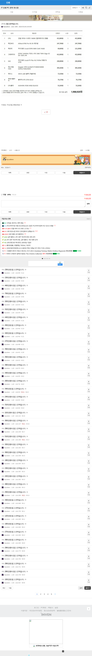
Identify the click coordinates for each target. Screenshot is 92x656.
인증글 (80, 12)
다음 (64, 172)
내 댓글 (34, 12)
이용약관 (24, 610)
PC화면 (43, 607)
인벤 (8, 2)
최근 (4, 588)
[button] (42, 258)
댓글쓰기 (82, 172)
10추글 (57, 12)
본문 (28, 172)
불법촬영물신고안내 (64, 610)
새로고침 (88, 194)
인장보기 (7, 167)
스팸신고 (17, 150)
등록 (88, 204)
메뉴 (2, 167)
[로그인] (85, 2)
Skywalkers (6, 27)
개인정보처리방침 (35, 610)
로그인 (36, 607)
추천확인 (4, 150)
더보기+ (89, 219)
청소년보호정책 (49, 610)
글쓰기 (90, 8)
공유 (81, 150)
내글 (11, 12)
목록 (10, 172)
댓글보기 (82, 212)
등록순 (9, 194)
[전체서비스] (89, 2)
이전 (46, 172)
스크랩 (87, 150)
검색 (81, 588)
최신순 (14, 194)
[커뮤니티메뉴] (2, 2)
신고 (10, 150)
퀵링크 (50, 607)
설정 (56, 607)
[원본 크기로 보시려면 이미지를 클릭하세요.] (42, 64)
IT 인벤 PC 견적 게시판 (10, 8)
